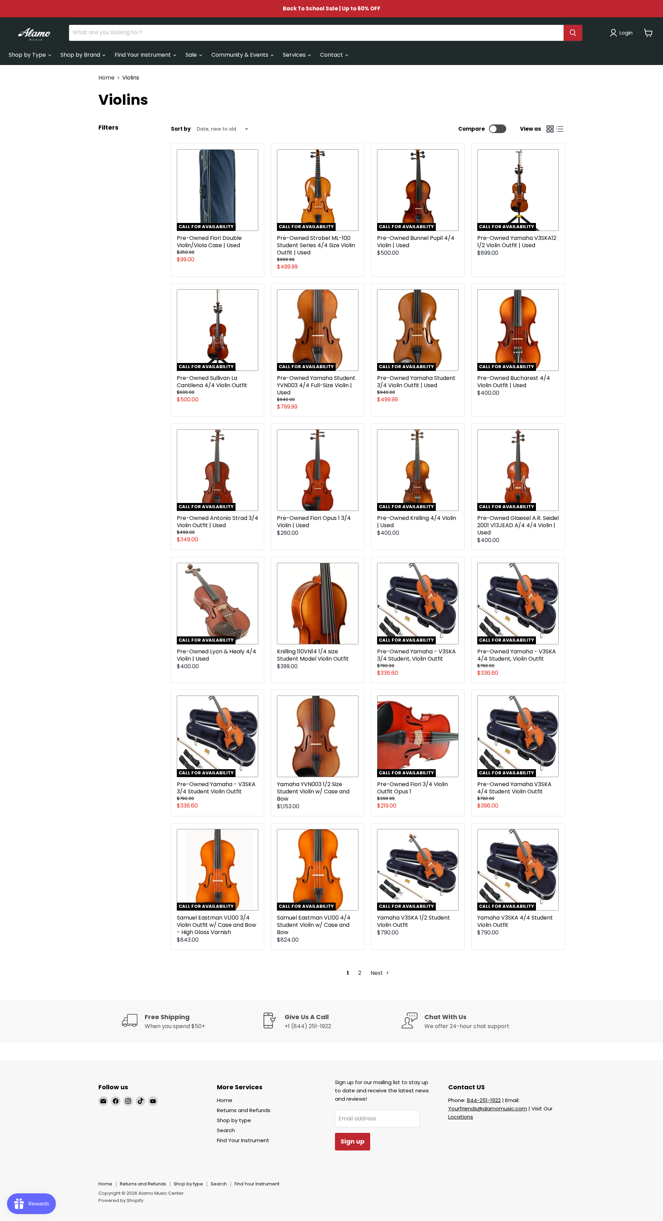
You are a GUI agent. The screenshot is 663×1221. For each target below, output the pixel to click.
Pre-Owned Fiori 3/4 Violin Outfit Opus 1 (412, 787)
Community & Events (240, 55)
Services (295, 55)
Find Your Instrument (143, 55)
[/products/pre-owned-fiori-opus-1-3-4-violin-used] (317, 470)
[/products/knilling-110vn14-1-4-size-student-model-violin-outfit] (317, 603)
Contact (332, 55)
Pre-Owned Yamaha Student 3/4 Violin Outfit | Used (416, 381)
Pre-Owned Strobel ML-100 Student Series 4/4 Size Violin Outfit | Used (316, 245)
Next (377, 973)
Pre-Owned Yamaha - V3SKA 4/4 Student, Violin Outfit (516, 655)
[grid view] (550, 129)
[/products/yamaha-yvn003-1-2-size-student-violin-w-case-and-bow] (317, 736)
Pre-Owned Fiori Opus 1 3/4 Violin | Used (314, 521)
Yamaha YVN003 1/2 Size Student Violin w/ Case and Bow (313, 791)
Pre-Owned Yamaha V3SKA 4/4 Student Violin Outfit (514, 787)
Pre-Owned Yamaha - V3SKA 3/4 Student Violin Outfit (216, 787)
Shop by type (234, 1120)
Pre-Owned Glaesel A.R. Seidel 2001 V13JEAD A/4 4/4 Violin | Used (518, 525)
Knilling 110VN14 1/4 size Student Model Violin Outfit (313, 655)
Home (106, 78)
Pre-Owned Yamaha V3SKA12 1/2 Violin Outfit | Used (516, 241)
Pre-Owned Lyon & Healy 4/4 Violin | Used (216, 655)
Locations (460, 1116)
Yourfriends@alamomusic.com (487, 1108)
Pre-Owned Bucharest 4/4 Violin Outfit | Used (513, 381)
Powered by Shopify (120, 1200)
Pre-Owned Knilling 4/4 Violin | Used (416, 521)
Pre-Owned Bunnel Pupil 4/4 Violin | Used (415, 241)
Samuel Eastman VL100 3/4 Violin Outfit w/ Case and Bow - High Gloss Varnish (216, 925)
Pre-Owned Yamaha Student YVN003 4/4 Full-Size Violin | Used (316, 385)
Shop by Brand (81, 55)
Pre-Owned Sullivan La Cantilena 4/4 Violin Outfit (212, 381)
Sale (191, 55)
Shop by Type (28, 55)
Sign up (352, 1141)
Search (226, 1130)
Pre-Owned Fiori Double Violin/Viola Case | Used (209, 241)
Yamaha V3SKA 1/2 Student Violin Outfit (413, 921)
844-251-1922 (484, 1100)
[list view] (560, 129)
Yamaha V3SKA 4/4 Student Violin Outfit (515, 921)
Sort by (181, 129)
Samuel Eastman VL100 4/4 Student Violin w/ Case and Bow (313, 925)
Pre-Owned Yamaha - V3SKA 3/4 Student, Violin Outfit (416, 655)
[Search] (573, 33)
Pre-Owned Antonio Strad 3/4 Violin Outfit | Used (217, 521)
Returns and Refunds (243, 1110)
